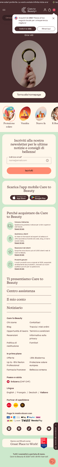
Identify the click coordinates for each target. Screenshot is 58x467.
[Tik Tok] (29, 428)
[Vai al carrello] (49, 10)
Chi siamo (12, 322)
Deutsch (33, 392)
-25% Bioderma (37, 357)
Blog (9, 326)
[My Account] (45, 10)
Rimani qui (46, 29)
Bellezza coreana (38, 369)
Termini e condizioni (40, 331)
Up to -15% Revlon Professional (15, 364)
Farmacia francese (16, 369)
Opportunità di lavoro (17, 331)
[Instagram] (9, 428)
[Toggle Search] (8, 10)
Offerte (10, 357)
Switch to (25, 29)
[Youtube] (49, 428)
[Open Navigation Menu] (4, 10)
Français (21, 392)
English (10, 392)
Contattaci (35, 322)
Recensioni (12, 335)
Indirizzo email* (15, 157)
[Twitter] (39, 428)
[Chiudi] (55, 424)
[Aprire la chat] (52, 461)
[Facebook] (19, 428)
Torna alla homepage (29, 94)
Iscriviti (29, 170)
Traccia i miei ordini (39, 326)
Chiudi (53, 18)
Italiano (44, 392)
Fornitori (34, 342)
